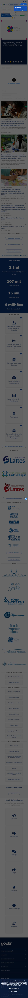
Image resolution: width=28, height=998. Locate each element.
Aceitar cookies (14, 994)
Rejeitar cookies (14, 991)
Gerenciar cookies (15, 988)
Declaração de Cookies (17, 985)
